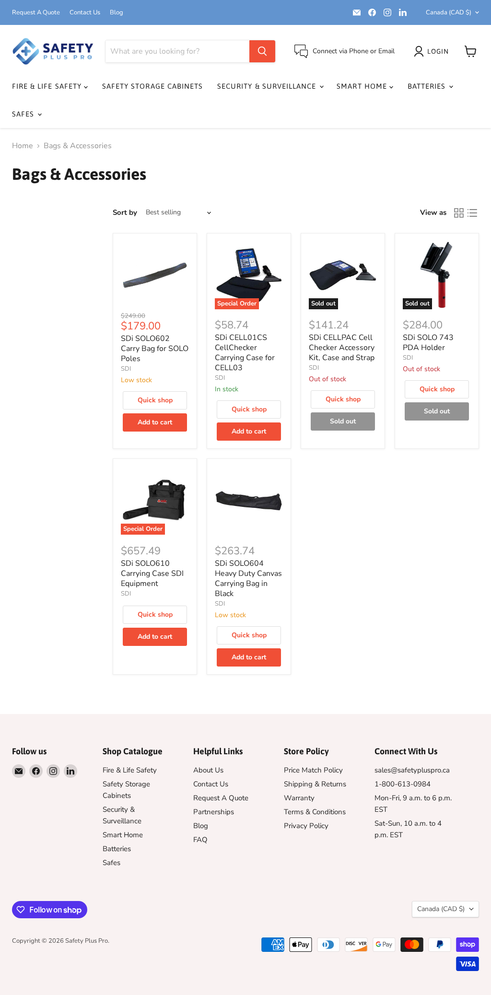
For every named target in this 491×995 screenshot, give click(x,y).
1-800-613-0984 (402, 784)
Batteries (428, 86)
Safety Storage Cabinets (152, 86)
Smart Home (363, 86)
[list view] (472, 213)
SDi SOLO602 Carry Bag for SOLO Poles (154, 348)
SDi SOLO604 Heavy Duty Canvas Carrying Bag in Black (248, 578)
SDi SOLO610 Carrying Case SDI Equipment (152, 573)
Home (22, 145)
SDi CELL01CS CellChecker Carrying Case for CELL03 (245, 352)
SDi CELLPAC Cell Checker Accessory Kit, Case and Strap (341, 347)
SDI (126, 368)
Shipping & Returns (315, 784)
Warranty (299, 798)
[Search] (262, 51)
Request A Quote (36, 12)
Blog (116, 12)
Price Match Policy (313, 770)
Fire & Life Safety (48, 86)
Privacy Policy (306, 826)
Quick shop (155, 400)
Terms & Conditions (315, 812)
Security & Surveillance (267, 86)
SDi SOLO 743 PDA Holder (428, 342)
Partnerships (213, 812)
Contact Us (85, 12)
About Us (208, 770)
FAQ (200, 839)
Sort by (125, 213)
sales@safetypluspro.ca (412, 770)
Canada (448, 12)
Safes (24, 114)
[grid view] (459, 213)
